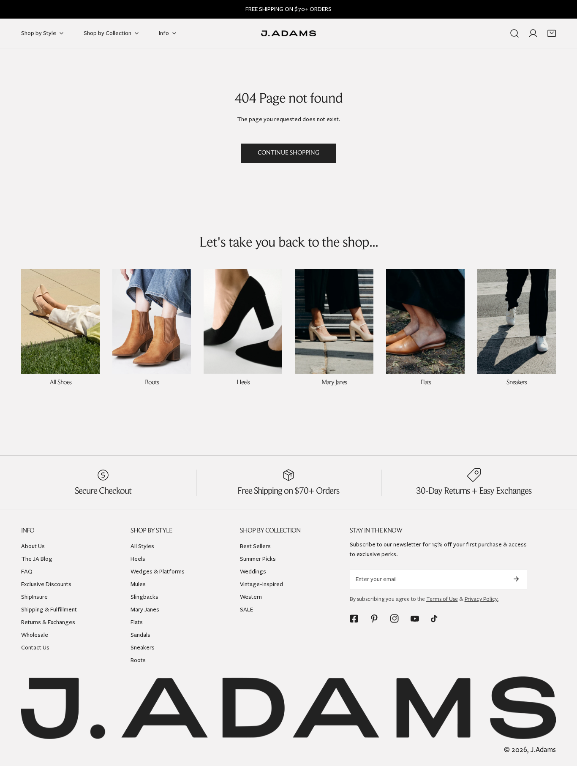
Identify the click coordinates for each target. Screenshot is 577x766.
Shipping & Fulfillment (49, 609)
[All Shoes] (60, 321)
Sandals (140, 634)
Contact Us (35, 647)
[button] (551, 33)
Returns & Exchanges (48, 622)
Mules (138, 584)
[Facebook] (354, 618)
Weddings (253, 571)
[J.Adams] (288, 33)
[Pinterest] (374, 618)
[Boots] (151, 321)
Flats (137, 622)
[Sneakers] (516, 321)
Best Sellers (255, 546)
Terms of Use (442, 599)
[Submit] (516, 579)
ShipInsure (34, 596)
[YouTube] (415, 618)
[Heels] (243, 321)
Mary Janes (145, 609)
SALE (246, 609)
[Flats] (425, 321)
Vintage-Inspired (261, 584)
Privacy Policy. (481, 599)
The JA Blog (36, 558)
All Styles (142, 546)
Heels (138, 558)
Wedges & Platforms (158, 571)
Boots (138, 660)
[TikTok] (435, 618)
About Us (33, 546)
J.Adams (543, 749)
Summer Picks (258, 558)
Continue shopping (288, 153)
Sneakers (143, 647)
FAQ (27, 571)
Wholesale (34, 634)
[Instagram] (394, 618)
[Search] (514, 33)
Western (251, 596)
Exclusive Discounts (46, 584)
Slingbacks (144, 596)
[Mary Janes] (334, 321)
